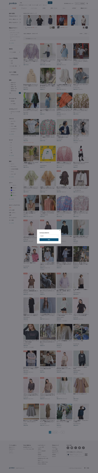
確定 (49, 239)
